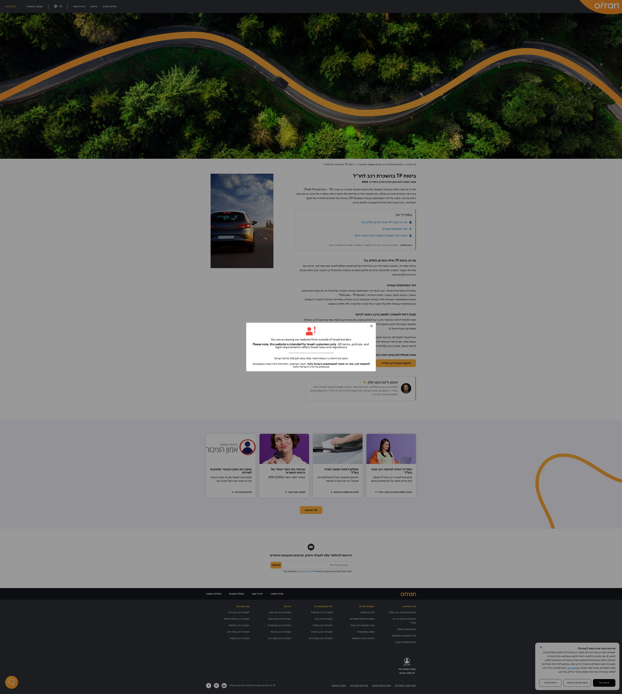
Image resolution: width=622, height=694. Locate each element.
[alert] (311, 347)
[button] (371, 326)
